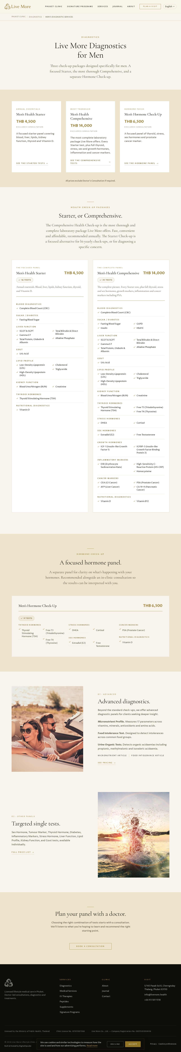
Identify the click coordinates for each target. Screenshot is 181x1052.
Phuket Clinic (54, 6)
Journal (118, 6)
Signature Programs (80, 6)
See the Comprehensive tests (85, 161)
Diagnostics (35, 17)
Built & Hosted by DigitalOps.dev (18, 1046)
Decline (115, 1044)
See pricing (105, 763)
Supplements (66, 1007)
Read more (92, 1045)
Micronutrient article (112, 755)
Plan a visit (150, 6)
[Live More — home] (18, 6)
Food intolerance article (147, 755)
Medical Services (68, 991)
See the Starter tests (30, 163)
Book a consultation (90, 946)
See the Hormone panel (139, 163)
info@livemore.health (155, 994)
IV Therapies (66, 996)
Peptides (64, 1001)
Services (103, 6)
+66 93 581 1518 (152, 999)
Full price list (21, 852)
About (131, 6)
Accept (133, 1044)
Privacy (153, 1044)
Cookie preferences (167, 1044)
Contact (106, 996)
